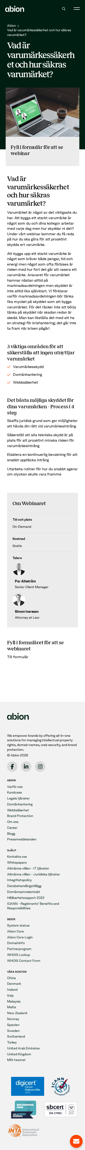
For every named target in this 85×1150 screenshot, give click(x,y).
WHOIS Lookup (18, 955)
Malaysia (14, 1001)
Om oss (12, 822)
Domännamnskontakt (23, 892)
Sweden (13, 1031)
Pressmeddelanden (21, 839)
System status (18, 926)
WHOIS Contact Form (23, 961)
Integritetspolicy (19, 880)
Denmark (14, 984)
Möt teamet (16, 1060)
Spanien (13, 1025)
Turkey (12, 1042)
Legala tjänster (18, 798)
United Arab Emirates (23, 1048)
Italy (10, 996)
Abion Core (15, 931)
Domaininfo (16, 943)
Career (12, 828)
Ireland (12, 990)
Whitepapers (17, 863)
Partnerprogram (19, 949)
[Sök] (64, 8)
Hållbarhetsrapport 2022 (25, 898)
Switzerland (16, 1037)
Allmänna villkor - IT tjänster (28, 868)
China (11, 978)
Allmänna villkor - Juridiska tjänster (33, 874)
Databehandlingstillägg (24, 886)
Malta (11, 1007)
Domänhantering (20, 804)
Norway (13, 1019)
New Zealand (17, 1013)
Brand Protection (20, 816)
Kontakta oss (17, 857)
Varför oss (15, 787)
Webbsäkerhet (18, 810)
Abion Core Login (20, 937)
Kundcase (14, 792)
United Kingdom (19, 1054)
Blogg (11, 834)
